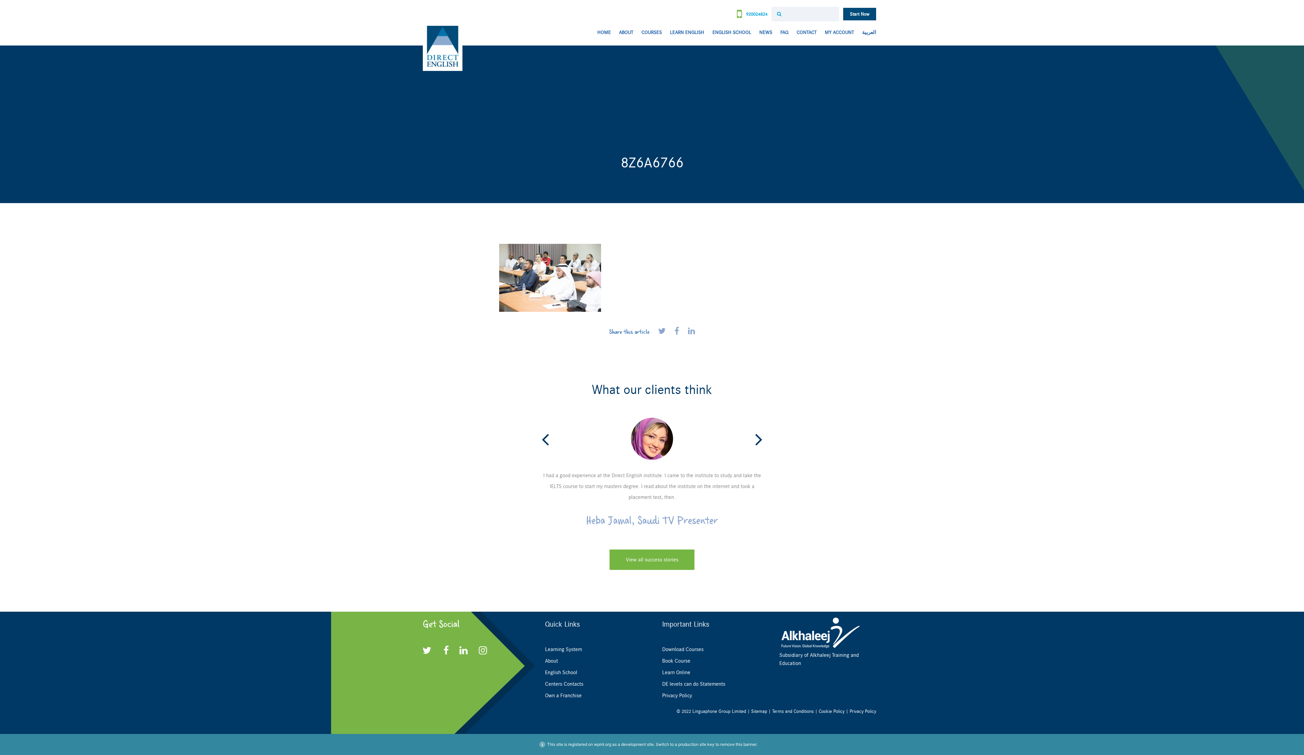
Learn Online (676, 672)
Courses (651, 32)
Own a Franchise (563, 696)
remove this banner (738, 744)
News (765, 32)
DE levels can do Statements (693, 684)
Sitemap (759, 711)
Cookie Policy (832, 711)
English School (731, 32)
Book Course (676, 661)
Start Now (859, 14)
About (626, 32)
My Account (839, 32)
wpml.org (602, 744)
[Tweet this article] (663, 331)
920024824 (756, 14)
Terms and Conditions (793, 711)
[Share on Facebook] (677, 331)
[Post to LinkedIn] (691, 331)
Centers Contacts (564, 684)
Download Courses (683, 649)
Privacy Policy (677, 696)
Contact (807, 32)
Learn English (687, 32)
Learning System (563, 649)
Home (604, 32)
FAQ (784, 32)
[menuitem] (867, 33)
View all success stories (652, 560)
